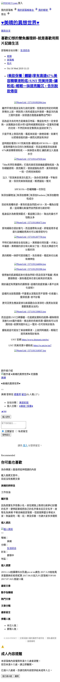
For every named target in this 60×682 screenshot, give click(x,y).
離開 (17, 676)
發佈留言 (6, 435)
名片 (9, 63)
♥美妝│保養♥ (26, 406)
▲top (3, 411)
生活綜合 (25, 50)
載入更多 (6, 417)
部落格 (10, 60)
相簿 (9, 56)
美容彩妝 (24, 402)
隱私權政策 (51, 638)
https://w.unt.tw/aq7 (42, 345)
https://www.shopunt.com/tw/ (35, 339)
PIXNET (13, 638)
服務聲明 (31, 641)
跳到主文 (5, 31)
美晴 (3, 377)
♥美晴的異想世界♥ (20, 22)
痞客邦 (17, 394)
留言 (24, 394)
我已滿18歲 (7, 676)
